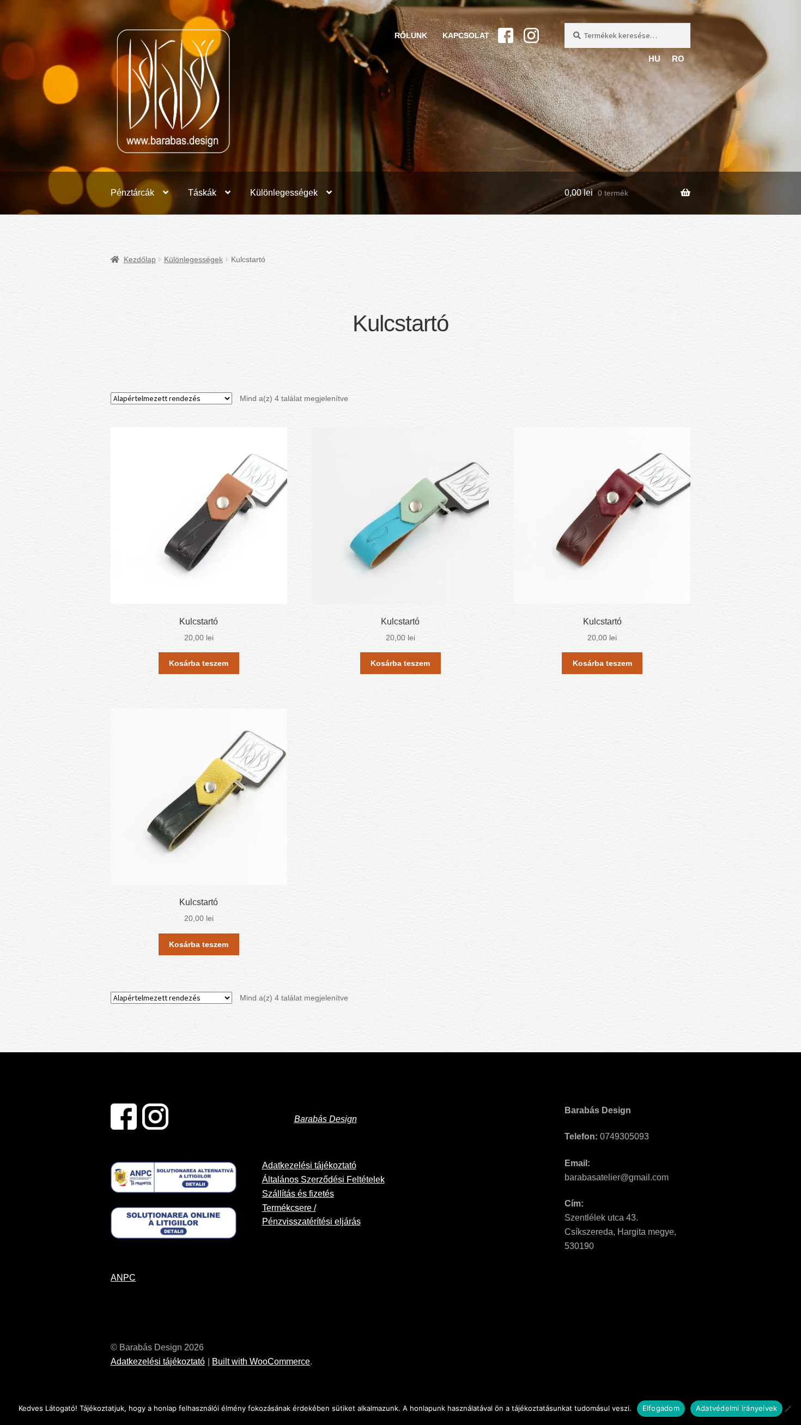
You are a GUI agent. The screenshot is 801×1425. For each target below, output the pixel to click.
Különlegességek (284, 192)
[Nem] (787, 1408)
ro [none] (678, 58)
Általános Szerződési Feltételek (323, 1179)
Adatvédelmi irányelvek (737, 1408)
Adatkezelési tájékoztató (309, 1165)
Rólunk (411, 35)
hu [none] (654, 58)
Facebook (505, 35)
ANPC (123, 1277)
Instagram (531, 35)
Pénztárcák (132, 192)
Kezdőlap (140, 259)
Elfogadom (660, 1408)
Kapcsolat (465, 35)
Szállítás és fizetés (298, 1193)
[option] (678, 59)
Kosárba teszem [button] (198, 663)
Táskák (202, 192)
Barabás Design (325, 1119)
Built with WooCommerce (261, 1361)
